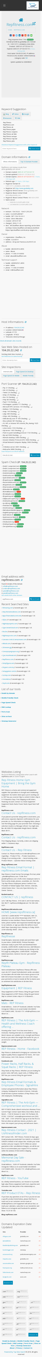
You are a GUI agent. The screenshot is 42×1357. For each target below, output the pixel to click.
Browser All (8, 1283)
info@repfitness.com (10, 586)
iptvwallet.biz (7, 1241)
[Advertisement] (21, 77)
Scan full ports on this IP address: (13, 451)
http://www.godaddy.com (24, 188)
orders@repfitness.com (11, 588)
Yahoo (16, 114)
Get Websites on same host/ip (12, 356)
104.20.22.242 (19, 327)
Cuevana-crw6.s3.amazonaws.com (14, 639)
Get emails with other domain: (12, 595)
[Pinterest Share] (22, 35)
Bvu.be (4, 631)
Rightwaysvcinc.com (9, 635)
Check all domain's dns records (10, 341)
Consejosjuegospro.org (10, 651)
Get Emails (36, 599)
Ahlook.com (6, 643)
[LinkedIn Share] (19, 35)
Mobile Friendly (28, 376)
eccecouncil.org (7, 1254)
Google (26, 114)
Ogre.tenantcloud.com (10, 628)
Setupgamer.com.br (9, 671)
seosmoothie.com (8, 1263)
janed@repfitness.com (11, 591)
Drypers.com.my (8, 667)
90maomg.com (7, 608)
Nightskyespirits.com (9, 624)
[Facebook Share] (10, 35)
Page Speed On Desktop (24, 372)
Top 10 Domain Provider (29, 162)
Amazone (8, 118)
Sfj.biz (4, 620)
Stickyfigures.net (8, 663)
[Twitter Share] (16, 35)
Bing (7, 114)
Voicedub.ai (6, 679)
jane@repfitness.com (10, 593)
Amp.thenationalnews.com (11, 612)
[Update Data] (29, 157)
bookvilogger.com (8, 1250)
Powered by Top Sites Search (14, 1352)
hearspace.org (7, 1268)
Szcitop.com (6, 675)
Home (10, 30)
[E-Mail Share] (31, 35)
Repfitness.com (19, 30)
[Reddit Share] (28, 35)
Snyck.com (6, 683)
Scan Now (36, 360)
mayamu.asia (7, 1259)
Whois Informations (10, 162)
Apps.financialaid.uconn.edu (11, 616)
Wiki (18, 118)
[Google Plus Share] (13, 35)
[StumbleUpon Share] (25, 35)
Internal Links (8, 372)
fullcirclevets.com (8, 1272)
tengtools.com (7, 1277)
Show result (35, 148)
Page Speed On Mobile (11, 376)
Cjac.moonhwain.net (9, 655)
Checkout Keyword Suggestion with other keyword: (19, 145)
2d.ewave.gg (6, 647)
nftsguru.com (7, 1236)
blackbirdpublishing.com (10, 1245)
